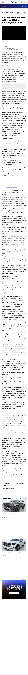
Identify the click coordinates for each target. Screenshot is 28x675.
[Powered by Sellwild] (24, 579)
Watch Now (23, 2)
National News (7, 12)
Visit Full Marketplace (21, 498)
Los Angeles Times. (11, 187)
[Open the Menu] (2, 2)
